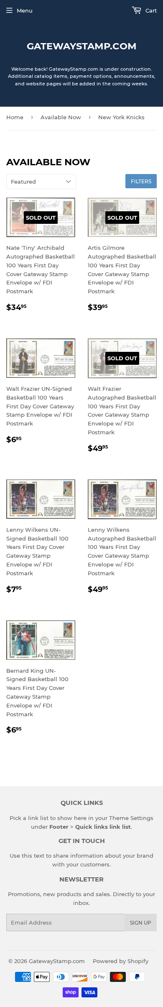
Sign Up (140, 923)
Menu (25, 10)
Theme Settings (131, 818)
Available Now (61, 117)
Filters (141, 181)
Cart (150, 10)
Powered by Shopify (120, 961)
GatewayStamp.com (82, 46)
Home (14, 117)
